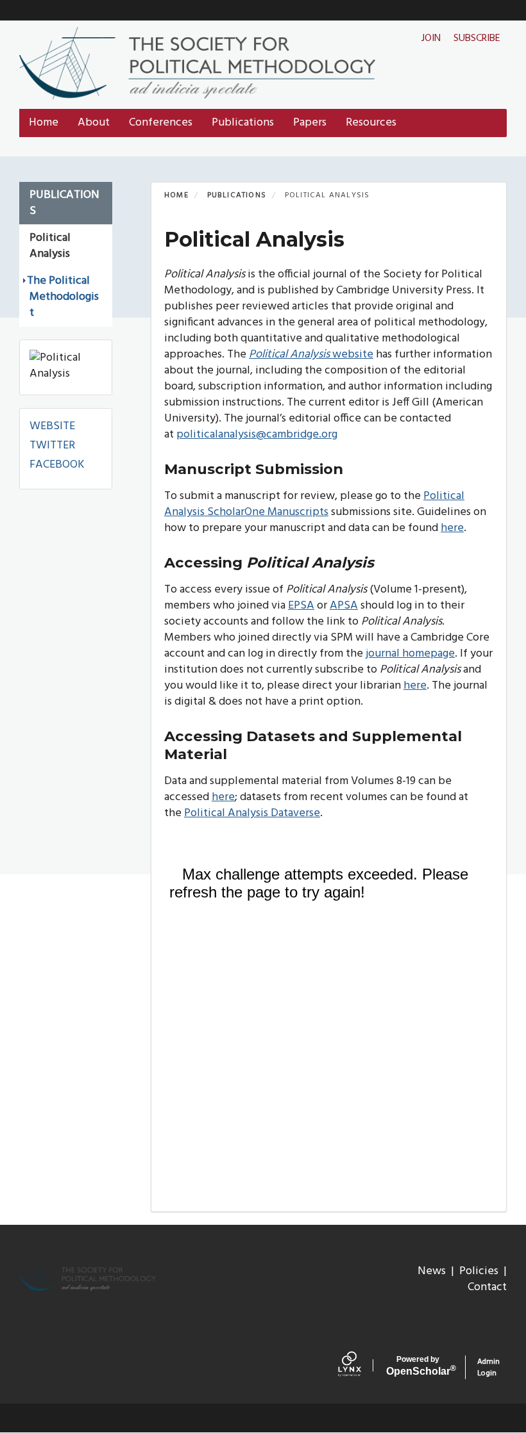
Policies (478, 1271)
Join (431, 38)
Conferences (160, 122)
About (94, 122)
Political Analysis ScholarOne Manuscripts (314, 504)
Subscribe (477, 38)
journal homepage (410, 653)
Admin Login (488, 1367)
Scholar (418, 1366)
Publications (243, 122)
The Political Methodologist (63, 297)
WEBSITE (52, 426)
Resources (371, 122)
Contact (487, 1287)
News (432, 1271)
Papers (310, 122)
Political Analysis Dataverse (252, 813)
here (452, 528)
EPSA (301, 605)
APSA (344, 605)
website (311, 354)
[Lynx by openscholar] (359, 1367)
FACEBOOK (57, 464)
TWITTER (52, 445)
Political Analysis (50, 246)
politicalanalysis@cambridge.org (256, 434)
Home (43, 122)
